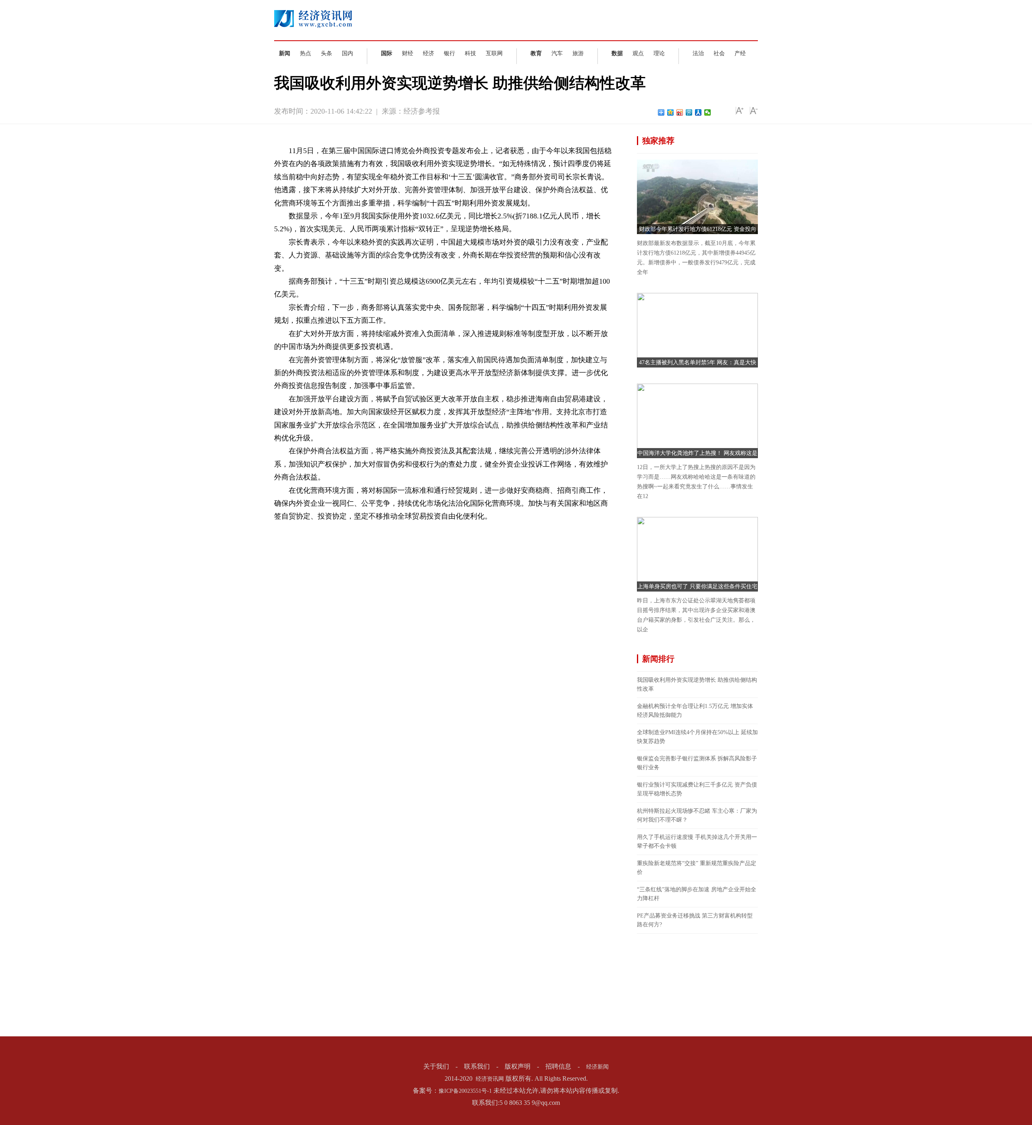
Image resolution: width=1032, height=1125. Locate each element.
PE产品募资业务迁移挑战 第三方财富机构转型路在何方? (695, 920)
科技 (470, 53)
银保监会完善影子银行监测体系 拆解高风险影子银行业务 (697, 763)
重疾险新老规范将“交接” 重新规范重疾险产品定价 (696, 867)
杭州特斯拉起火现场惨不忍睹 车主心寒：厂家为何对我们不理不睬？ (697, 815)
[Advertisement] (697, 984)
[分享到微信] (707, 112)
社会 (719, 53)
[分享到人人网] (698, 112)
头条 (326, 53)
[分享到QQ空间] (670, 112)
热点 (305, 53)
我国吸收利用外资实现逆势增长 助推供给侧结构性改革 (697, 684)
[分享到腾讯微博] (689, 112)
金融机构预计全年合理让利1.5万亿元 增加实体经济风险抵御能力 (695, 710)
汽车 (557, 53)
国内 (347, 53)
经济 (428, 53)
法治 (698, 53)
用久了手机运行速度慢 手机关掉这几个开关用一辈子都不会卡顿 (697, 841)
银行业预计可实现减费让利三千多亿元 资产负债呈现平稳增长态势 (697, 789)
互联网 (494, 53)
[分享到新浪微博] (679, 112)
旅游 (578, 53)
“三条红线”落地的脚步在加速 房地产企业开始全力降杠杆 (696, 893)
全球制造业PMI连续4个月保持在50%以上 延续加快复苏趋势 (697, 736)
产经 (740, 53)
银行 (449, 53)
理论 (659, 53)
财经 (407, 53)
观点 (638, 53)
